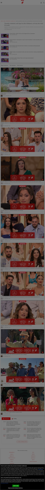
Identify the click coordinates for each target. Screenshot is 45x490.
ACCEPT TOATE (15, 485)
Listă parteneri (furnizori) (4, 483)
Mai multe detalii (40, 469)
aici (42, 472)
